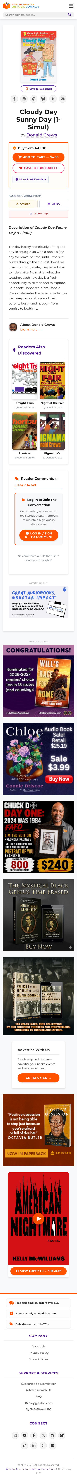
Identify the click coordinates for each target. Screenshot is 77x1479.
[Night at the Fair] (52, 382)
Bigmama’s (52, 453)
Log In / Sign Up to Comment (39, 535)
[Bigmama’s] (52, 432)
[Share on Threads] (33, 99)
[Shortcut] (24, 432)
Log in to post (27, 485)
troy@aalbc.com (40, 1403)
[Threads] (52, 1435)
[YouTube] (24, 1435)
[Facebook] (33, 1435)
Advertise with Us (38, 1390)
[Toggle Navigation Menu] (71, 6)
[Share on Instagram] (24, 99)
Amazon (25, 203)
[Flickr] (52, 1445)
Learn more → (30, 329)
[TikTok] (24, 1445)
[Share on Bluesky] (43, 99)
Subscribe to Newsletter (38, 1384)
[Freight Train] (24, 382)
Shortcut (25, 453)
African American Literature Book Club (30, 1469)
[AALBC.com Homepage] (21, 6)
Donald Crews (42, 135)
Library (56, 203)
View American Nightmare (40, 1271)
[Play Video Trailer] (38, 1218)
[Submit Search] (69, 15)
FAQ (38, 1396)
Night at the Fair (52, 403)
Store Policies (38, 1359)
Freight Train (25, 403)
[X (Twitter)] (43, 1435)
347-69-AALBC (40, 1409)
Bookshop (41, 213)
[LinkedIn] (33, 1445)
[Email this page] (62, 99)
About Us (38, 1346)
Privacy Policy (38, 1353)
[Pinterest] (43, 1445)
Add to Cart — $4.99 (40, 157)
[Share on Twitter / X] (53, 99)
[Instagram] (15, 1435)
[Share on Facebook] (14, 99)
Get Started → (38, 1078)
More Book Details (31, 179)
